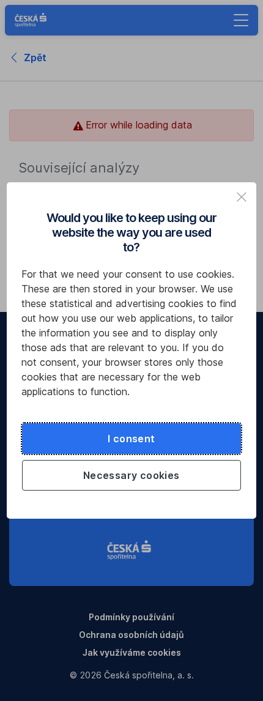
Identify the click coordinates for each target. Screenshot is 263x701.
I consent (131, 438)
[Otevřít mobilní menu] (241, 20)
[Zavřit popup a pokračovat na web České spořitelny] (241, 197)
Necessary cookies (131, 475)
